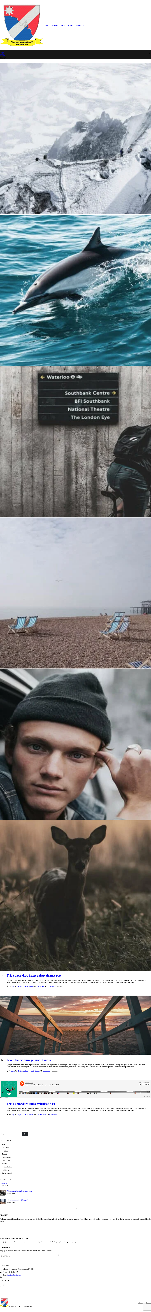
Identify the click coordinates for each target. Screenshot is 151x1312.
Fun (44, 1114)
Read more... (60, 986)
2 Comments (51, 986)
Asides (6, 1148)
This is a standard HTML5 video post (18, 1201)
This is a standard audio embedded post (31, 1103)
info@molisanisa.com (14, 1276)
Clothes (25, 986)
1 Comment (46, 1071)
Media (6, 1170)
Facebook (2, 1286)
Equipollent (8, 1167)
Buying (20, 986)
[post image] (75, 1025)
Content (39, 986)
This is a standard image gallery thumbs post (34, 975)
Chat (32, 1071)
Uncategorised (7, 1173)
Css (43, 986)
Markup (31, 986)
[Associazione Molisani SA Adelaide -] (21, 25)
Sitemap (140, 1304)
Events (63, 25)
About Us (55, 25)
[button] (75, 1209)
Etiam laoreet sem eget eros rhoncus (29, 1060)
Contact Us (79, 25)
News (6, 1151)
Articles (4, 1144)
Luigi (12, 986)
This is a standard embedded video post (19, 1192)
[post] (3, 1185)
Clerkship (7, 1157)
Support (70, 25)
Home (47, 25)
